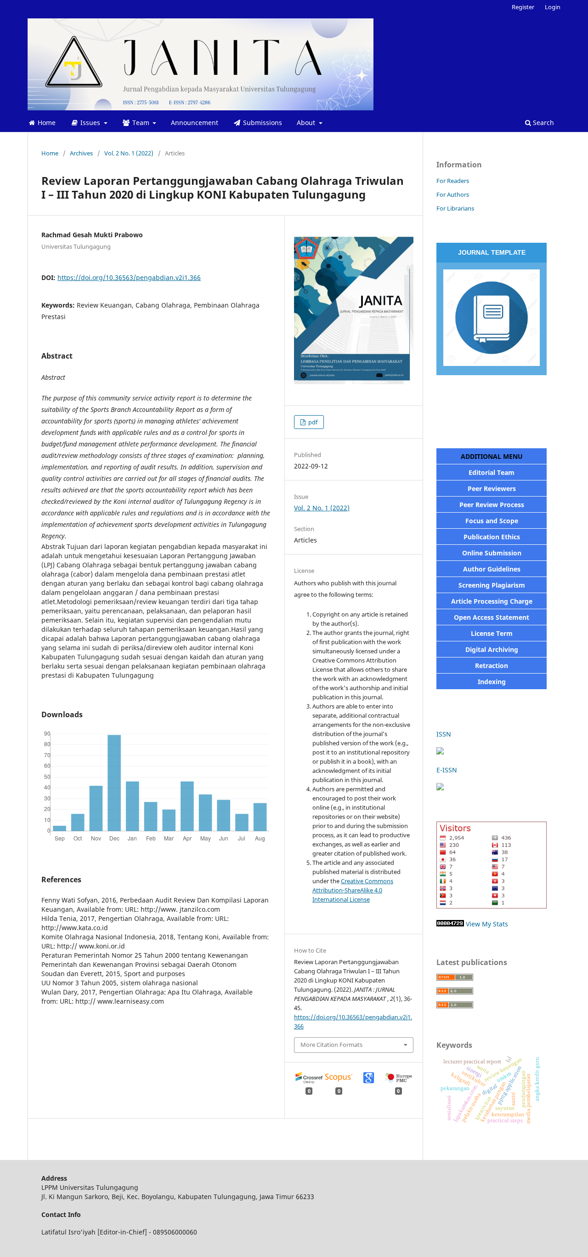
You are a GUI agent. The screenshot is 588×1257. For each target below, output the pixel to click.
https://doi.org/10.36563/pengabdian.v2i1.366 (129, 277)
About (307, 122)
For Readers (452, 181)
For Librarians (455, 208)
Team (140, 122)
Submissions (261, 122)
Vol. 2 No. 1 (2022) (128, 153)
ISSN (444, 734)
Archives (81, 153)
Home (46, 122)
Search (542, 122)
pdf (312, 422)
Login (552, 7)
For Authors (452, 194)
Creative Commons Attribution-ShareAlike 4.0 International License (352, 890)
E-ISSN (446, 770)
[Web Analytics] (450, 924)
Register (523, 7)
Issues (90, 122)
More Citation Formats (331, 1044)
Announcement (194, 122)
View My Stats (487, 924)
